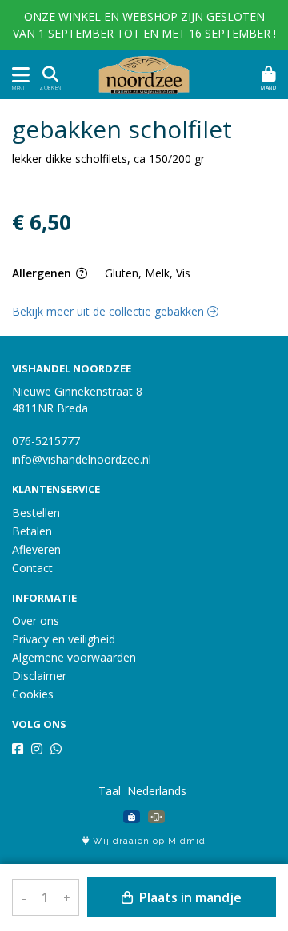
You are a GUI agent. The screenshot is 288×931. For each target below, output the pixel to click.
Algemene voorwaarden (74, 657)
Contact (32, 567)
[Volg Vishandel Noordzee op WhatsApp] (56, 749)
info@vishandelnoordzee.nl (81, 459)
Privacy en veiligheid (63, 639)
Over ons (35, 620)
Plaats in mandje (189, 897)
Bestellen (36, 512)
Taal (109, 790)
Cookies (33, 694)
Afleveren (36, 549)
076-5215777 (46, 440)
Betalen (32, 531)
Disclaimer (39, 675)
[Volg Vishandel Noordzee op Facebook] (17, 749)
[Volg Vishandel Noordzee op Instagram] (36, 749)
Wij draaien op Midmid (148, 841)
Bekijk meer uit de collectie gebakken (109, 311)
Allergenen (43, 272)
